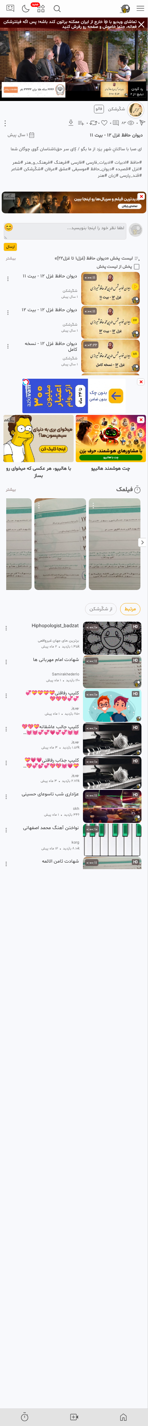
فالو (99, 109)
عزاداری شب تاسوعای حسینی (50, 794)
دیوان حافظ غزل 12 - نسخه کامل (51, 347)
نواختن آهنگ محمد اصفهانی (51, 828)
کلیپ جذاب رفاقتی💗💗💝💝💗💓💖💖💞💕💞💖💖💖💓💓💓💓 (49, 763)
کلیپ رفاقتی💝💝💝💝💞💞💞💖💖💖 (52, 696)
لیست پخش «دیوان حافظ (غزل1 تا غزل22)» (94, 258)
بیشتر (11, 258)
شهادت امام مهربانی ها (56, 660)
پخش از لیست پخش (114, 266)
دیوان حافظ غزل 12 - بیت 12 (49, 310)
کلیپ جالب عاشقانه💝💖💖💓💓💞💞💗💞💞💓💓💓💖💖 (49, 730)
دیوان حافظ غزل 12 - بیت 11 (50, 276)
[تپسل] (25, 382)
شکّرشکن (116, 109)
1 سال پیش (18, 135)
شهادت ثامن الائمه (60, 861)
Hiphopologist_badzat (55, 626)
